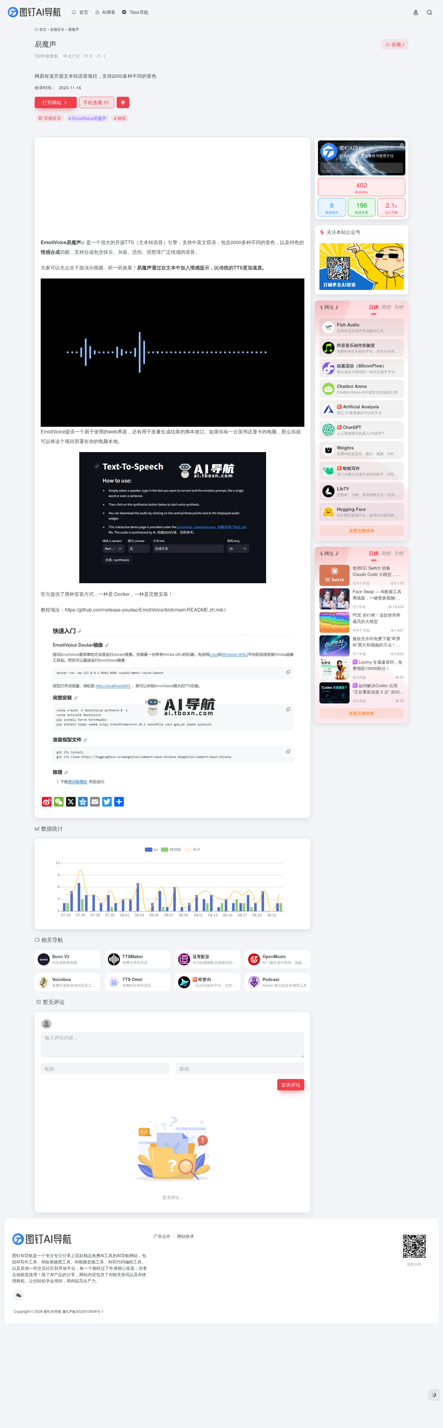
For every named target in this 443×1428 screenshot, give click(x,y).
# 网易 (120, 118)
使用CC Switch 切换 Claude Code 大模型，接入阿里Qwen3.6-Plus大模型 (377, 577)
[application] (172, 352)
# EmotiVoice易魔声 (87, 118)
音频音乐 (57, 29)
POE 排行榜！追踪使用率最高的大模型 (377, 618)
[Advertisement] (172, 190)
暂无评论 (53, 1001)
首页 (42, 29)
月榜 (399, 307)
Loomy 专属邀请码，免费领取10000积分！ (377, 665)
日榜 (374, 307)
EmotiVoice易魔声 (61, 242)
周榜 (386, 307)
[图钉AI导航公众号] (361, 266)
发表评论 (290, 1084)
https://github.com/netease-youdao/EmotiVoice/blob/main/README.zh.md (143, 609)
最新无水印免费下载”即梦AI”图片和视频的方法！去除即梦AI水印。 (377, 644)
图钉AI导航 (52, 1311)
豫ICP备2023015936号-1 (83, 1311)
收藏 (397, 44)
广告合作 (162, 1236)
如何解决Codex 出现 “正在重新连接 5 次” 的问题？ (376, 691)
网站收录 (185, 1236)
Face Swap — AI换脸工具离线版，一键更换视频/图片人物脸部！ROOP (377, 597)
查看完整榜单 (361, 530)
